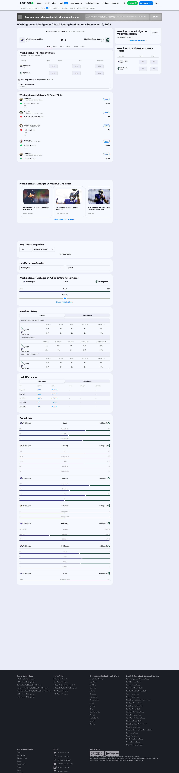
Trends (75, 46)
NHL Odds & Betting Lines (26, 697)
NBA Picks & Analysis (60, 682)
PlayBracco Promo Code (134, 739)
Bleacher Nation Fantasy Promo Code (139, 730)
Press (19, 767)
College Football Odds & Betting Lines (29, 685)
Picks (61, 46)
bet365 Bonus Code (133, 685)
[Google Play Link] (112, 753)
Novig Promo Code (132, 697)
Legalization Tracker (96, 679)
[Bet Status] (21, 103)
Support (19, 770)
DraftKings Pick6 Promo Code (136, 724)
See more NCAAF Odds (137, 40)
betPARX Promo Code (133, 715)
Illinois (92, 703)
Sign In (157, 3)
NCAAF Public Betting (63, 302)
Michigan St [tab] (42, 381)
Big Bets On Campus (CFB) (32, 125)
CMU (39, 394)
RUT (39, 407)
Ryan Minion (27, 98)
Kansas (92, 715)
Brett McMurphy (28, 213)
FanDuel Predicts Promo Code (136, 691)
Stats (82, 46)
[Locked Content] (65, 298)
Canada (92, 724)
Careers (19, 761)
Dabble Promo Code (133, 727)
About (19, 752)
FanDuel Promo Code (133, 709)
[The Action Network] (26, 3)
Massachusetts (95, 712)
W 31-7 (54, 394)
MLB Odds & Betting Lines (26, 694)
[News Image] (36, 196)
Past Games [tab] (87, 315)
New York (93, 682)
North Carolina (95, 718)
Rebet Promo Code (132, 736)
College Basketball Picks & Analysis (65, 688)
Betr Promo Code (132, 733)
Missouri (92, 721)
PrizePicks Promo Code (134, 745)
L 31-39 (54, 402)
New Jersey (94, 697)
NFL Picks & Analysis (60, 679)
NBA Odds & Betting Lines (26, 682)
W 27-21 (54, 407)
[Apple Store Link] (97, 753)
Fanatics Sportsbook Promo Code (137, 679)
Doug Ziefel (27, 112)
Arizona (92, 691)
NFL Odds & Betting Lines (25, 679)
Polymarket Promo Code (134, 688)
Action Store (21, 764)
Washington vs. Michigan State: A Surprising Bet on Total (100, 208)
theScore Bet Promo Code (135, 712)
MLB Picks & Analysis (60, 691)
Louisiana (93, 685)
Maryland (93, 688)
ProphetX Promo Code (133, 703)
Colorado (93, 694)
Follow (106, 99)
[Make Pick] (25, 106)
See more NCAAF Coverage (64, 219)
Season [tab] (42, 315)
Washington (30, 282)
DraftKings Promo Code (134, 706)
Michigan (93, 706)
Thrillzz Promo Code (133, 742)
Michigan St (103, 282)
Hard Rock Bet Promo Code (135, 718)
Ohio (91, 709)
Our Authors (21, 755)
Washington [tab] (87, 381)
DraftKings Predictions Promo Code (138, 700)
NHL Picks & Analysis (60, 694)
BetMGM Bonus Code (133, 682)
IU (38, 402)
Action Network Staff (62, 213)
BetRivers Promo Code (134, 721)
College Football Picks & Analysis (64, 685)
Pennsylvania (94, 700)
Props (68, 46)
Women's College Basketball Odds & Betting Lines (33, 691)
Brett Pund (91, 213)
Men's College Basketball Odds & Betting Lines (32, 688)
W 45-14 (55, 390)
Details (48, 46)
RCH (39, 390)
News (55, 46)
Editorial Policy (22, 758)
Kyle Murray (27, 140)
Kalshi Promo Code (132, 694)
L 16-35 (54, 398)
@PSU (40, 398)
